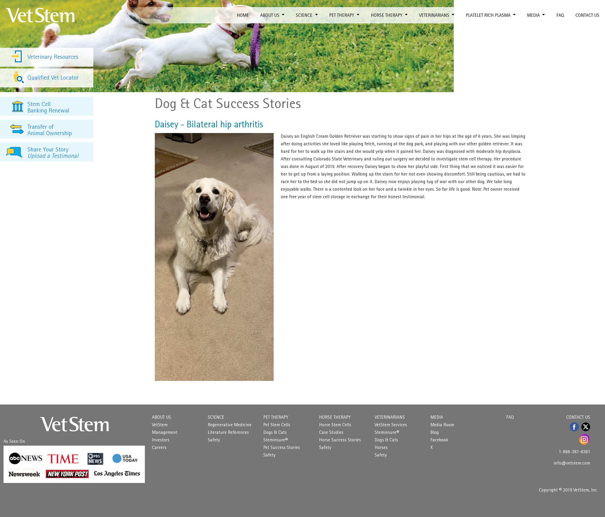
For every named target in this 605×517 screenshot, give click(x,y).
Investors (160, 440)
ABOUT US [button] (270, 15)
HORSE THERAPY (335, 417)
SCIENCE (216, 417)
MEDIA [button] (534, 15)
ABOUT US (161, 417)
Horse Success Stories (340, 440)
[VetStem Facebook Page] (574, 427)
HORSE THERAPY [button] (387, 15)
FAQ (560, 15)
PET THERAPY (275, 417)
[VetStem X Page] (585, 426)
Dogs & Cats (275, 433)
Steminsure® (275, 440)
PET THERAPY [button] (342, 15)
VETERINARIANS (390, 417)
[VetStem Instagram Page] (584, 439)
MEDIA (436, 417)
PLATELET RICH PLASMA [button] (489, 15)
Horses (381, 448)
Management (164, 433)
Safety (214, 440)
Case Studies (331, 433)
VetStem (160, 425)
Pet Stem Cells (276, 425)
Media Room (442, 425)
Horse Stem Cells (335, 425)
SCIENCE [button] (305, 15)
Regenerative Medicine (229, 425)
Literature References (228, 433)
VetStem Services (391, 425)
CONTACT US (587, 15)
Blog (434, 433)
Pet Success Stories (281, 448)
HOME (243, 15)
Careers (159, 448)
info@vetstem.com (571, 463)
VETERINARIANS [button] (434, 15)
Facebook (439, 440)
